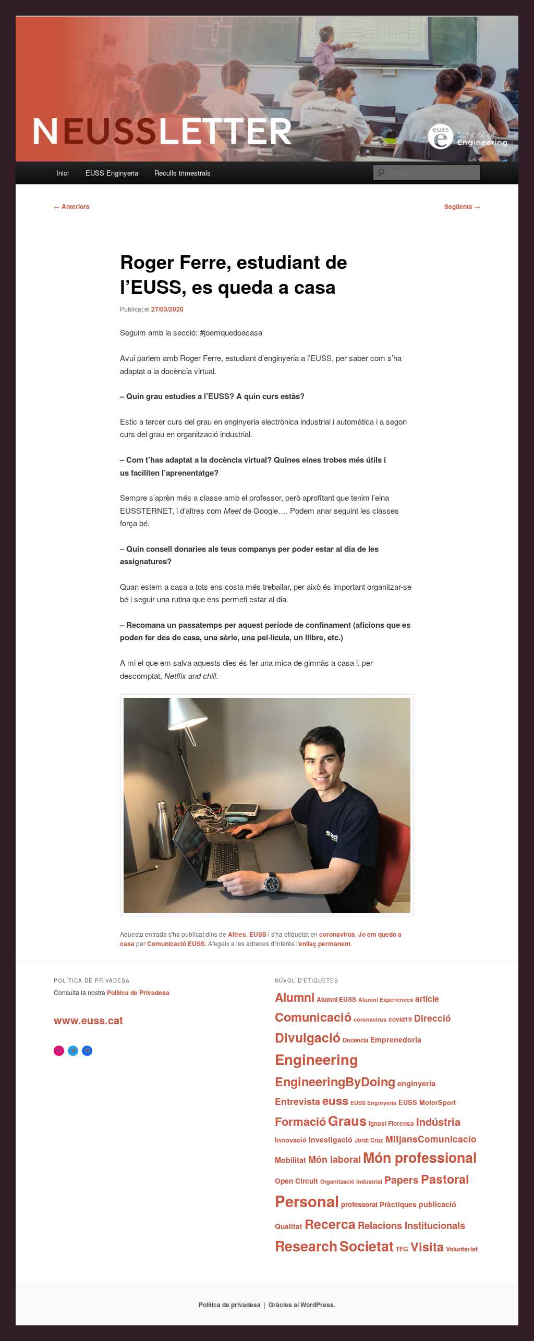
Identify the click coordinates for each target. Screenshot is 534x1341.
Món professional (420, 1157)
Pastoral (445, 1178)
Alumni (294, 996)
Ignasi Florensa (391, 1123)
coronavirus (337, 934)
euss (335, 1100)
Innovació (291, 1140)
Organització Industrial (351, 1181)
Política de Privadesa (138, 992)
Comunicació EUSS (176, 943)
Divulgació (308, 1037)
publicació (437, 1204)
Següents (462, 206)
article (427, 998)
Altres (237, 934)
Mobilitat (290, 1159)
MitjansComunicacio (431, 1138)
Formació (300, 1121)
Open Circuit (296, 1180)
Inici (62, 173)
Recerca (330, 1223)
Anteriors (72, 206)
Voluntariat (462, 1248)
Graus (347, 1120)
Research (306, 1246)
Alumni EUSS (336, 999)
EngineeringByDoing (335, 1081)
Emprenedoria (395, 1039)
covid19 (400, 1019)
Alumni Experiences (385, 999)
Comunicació (313, 1016)
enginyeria (416, 1083)
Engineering (316, 1059)
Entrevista (297, 1101)
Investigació (331, 1139)
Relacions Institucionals (411, 1225)
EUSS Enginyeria (112, 173)
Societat (366, 1246)
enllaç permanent (324, 943)
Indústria (438, 1121)
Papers (401, 1179)
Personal (307, 1201)
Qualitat (288, 1226)
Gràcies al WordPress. (302, 1304)
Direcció (432, 1017)
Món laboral (334, 1159)
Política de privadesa (230, 1304)
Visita (427, 1246)
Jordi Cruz (369, 1140)
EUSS (257, 934)
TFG (402, 1248)
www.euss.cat (88, 1019)
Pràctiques (398, 1204)
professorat (359, 1204)
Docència (355, 1040)
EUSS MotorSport (427, 1102)
